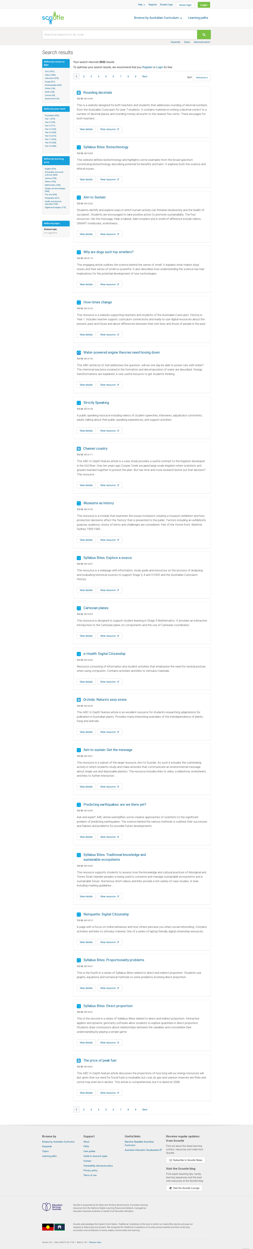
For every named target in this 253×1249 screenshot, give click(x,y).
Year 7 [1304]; (50, 139)
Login (204, 5)
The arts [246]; (51, 194)
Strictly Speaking (96, 403)
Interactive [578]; (52, 78)
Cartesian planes (95, 608)
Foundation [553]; (52, 115)
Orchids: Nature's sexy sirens (105, 699)
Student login (166, 4)
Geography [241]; (52, 197)
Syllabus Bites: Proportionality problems (113, 960)
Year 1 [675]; (50, 118)
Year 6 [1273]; (50, 135)
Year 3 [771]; (50, 125)
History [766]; (50, 181)
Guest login (185, 5)
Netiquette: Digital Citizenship (106, 914)
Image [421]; (50, 81)
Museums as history (98, 503)
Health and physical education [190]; (53, 202)
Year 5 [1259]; (50, 132)
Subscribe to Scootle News (187, 1160)
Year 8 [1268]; (50, 142)
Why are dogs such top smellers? (108, 252)
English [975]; (50, 168)
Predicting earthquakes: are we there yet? (114, 804)
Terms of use (90, 1175)
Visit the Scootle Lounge (185, 1188)
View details (86, 129)
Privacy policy (90, 1170)
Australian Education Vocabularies (142, 1150)
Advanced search (202, 41)
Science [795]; (51, 178)
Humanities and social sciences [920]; (54, 173)
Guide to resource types (95, 1156)
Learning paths (198, 17)
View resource (108, 129)
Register (153, 4)
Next (144, 76)
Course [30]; (50, 95)
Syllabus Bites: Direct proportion (108, 1006)
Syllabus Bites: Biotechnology (105, 147)
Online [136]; (50, 88)
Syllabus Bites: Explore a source (107, 558)
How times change (97, 302)
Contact (87, 1160)
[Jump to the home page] (53, 18)
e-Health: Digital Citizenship (104, 654)
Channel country (95, 448)
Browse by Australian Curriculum (157, 17)
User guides (89, 1151)
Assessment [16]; (52, 98)
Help (140, 4)
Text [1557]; (50, 71)
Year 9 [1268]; (50, 145)
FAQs (86, 1146)
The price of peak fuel (99, 1060)
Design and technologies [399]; (55, 189)
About (86, 1141)
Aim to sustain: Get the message (107, 750)
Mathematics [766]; (53, 184)
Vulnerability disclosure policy (98, 1165)
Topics (187, 41)
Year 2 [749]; (50, 122)
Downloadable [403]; (53, 85)
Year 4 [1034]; (50, 129)
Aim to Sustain (94, 197)
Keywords (175, 41)
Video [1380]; (50, 74)
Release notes (95, 1242)
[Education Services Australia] (52, 1210)
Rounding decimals (97, 92)
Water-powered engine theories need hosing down (121, 352)
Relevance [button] (201, 77)
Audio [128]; (50, 91)
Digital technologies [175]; (55, 207)
